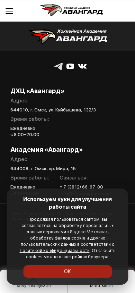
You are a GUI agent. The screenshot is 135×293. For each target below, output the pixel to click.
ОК (67, 271)
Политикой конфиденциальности (55, 250)
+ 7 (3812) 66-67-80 (81, 187)
